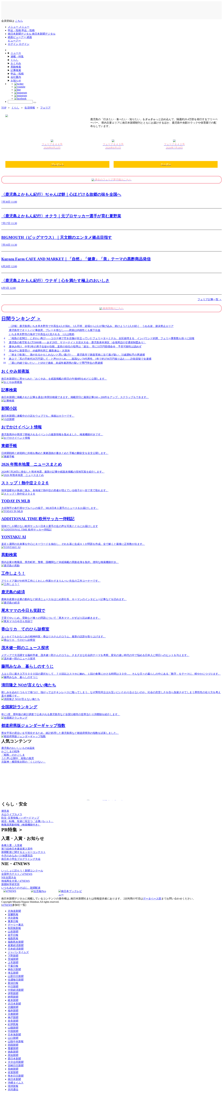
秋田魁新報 (14, 928)
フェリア (45, 107)
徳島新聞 (13, 1051)
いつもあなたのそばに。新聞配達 (20, 887)
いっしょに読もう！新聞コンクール (22, 870)
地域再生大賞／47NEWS (15, 881)
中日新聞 (13, 986)
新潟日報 (13, 983)
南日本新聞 (14, 1079)
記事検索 (16, 70)
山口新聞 (13, 1038)
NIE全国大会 (8, 877)
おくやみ (16, 63)
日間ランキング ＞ (21, 318)
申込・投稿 (17, 73)
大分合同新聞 (16, 1062)
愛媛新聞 (13, 1048)
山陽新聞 (13, 1027)
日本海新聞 (14, 1034)
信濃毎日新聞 (16, 979)
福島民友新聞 (16, 941)
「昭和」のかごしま (13, 754)
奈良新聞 (13, 1020)
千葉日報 (13, 966)
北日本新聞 (14, 1003)
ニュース (16, 53)
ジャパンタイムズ (18, 952)
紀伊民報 (13, 1024)
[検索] (34, 102)
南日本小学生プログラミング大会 (20, 859)
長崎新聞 (13, 1069)
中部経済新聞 (16, 990)
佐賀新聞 (13, 1072)
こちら (19, 20)
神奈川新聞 (14, 969)
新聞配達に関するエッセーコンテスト (23, 852)
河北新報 (13, 917)
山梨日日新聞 (16, 976)
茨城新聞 (13, 959)
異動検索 (16, 66)
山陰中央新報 (16, 1041)
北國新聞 (13, 1007)
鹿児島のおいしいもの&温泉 (18, 748)
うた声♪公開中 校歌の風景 (17, 758)
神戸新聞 (13, 1017)
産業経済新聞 (16, 945)
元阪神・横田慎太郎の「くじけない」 (23, 761)
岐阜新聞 (13, 1000)
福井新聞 (13, 1010)
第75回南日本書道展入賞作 (17, 848)
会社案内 (16, 77)
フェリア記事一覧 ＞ (210, 299)
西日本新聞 (14, 1058)
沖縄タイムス (16, 1082)
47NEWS (7, 905)
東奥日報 (13, 921)
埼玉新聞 (13, 972)
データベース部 (152, 898)
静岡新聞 (13, 996)
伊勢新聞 (13, 993)
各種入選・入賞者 (11, 845)
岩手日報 (13, 935)
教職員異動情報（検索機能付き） (20, 824)
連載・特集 (17, 56)
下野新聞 (13, 955)
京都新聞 (13, 1014)
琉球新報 (13, 1086)
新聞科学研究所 (10, 884)
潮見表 (5, 811)
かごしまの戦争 (10, 751)
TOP (3, 107)
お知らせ (16, 80)
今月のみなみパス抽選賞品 (17, 855)
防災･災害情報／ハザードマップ (20, 817)
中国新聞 (13, 1031)
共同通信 (13, 1089)
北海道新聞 (14, 911)
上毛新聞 (13, 962)
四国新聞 (13, 1044)
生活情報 (29, 107)
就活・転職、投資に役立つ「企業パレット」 (27, 821)
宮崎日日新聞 (16, 1065)
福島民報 (13, 938)
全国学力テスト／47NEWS (16, 874)
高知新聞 (13, 1055)
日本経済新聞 (16, 948)
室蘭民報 (13, 914)
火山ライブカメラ (11, 814)
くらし (14, 60)
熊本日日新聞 (16, 1075)
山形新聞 (13, 931)
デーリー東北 (16, 924)
